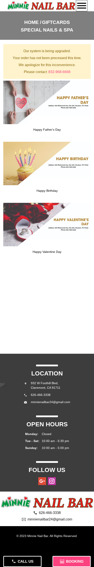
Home (31, 22)
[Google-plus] (42, 481)
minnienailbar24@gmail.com (50, 402)
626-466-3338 (40, 395)
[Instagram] (52, 481)
